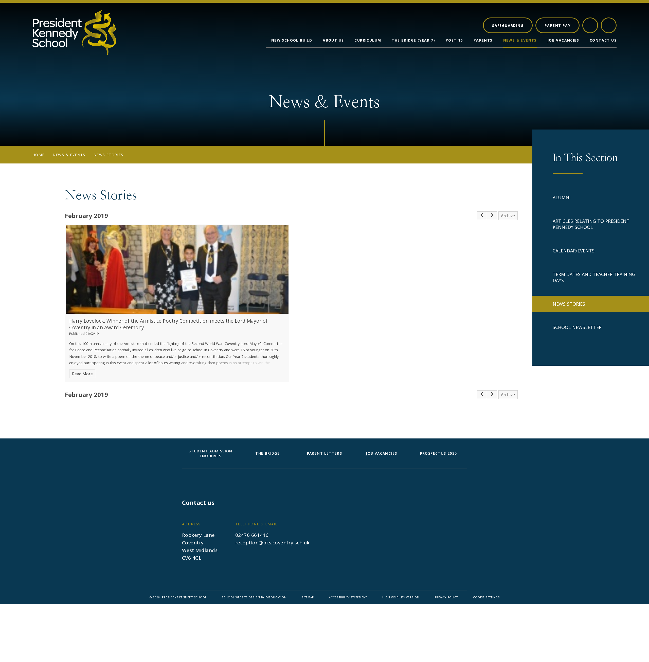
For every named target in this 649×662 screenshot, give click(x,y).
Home (38, 154)
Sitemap (308, 597)
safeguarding (508, 25)
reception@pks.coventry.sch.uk (272, 542)
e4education (275, 597)
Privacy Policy (446, 597)
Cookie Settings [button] (486, 597)
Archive (508, 215)
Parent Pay (557, 25)
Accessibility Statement (348, 597)
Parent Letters (324, 453)
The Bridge (267, 453)
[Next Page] (492, 215)
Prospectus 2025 (438, 453)
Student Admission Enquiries (210, 453)
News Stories (108, 154)
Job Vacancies (381, 453)
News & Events (69, 154)
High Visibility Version (400, 597)
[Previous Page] (482, 215)
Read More (82, 374)
